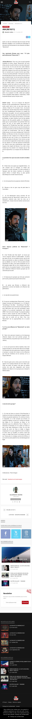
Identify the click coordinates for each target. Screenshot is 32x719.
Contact (18, 706)
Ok (8, 716)
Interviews (6, 26)
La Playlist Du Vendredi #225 (17, 633)
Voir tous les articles (15, 499)
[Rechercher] (29, 2)
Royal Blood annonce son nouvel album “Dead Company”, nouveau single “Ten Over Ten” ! (19, 575)
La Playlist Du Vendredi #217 (17, 625)
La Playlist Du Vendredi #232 (17, 640)
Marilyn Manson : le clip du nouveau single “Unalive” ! (20, 566)
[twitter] (17, 502)
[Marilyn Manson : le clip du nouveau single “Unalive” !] (5, 568)
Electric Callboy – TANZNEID (17, 581)
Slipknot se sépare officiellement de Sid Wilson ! (14, 560)
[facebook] (15, 502)
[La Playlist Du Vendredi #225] (4, 635)
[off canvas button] (2, 2)
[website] (13, 502)
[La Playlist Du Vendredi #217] (4, 628)
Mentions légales (17, 702)
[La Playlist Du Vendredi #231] (4, 650)
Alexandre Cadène (9, 32)
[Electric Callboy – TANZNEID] (5, 583)
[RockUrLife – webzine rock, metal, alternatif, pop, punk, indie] (16, 698)
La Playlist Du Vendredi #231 (17, 647)
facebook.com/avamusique (15, 479)
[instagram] (19, 502)
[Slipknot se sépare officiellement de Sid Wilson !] (16, 555)
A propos (5, 702)
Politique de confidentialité (9, 706)
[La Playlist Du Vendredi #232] (4, 643)
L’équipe (10, 702)
